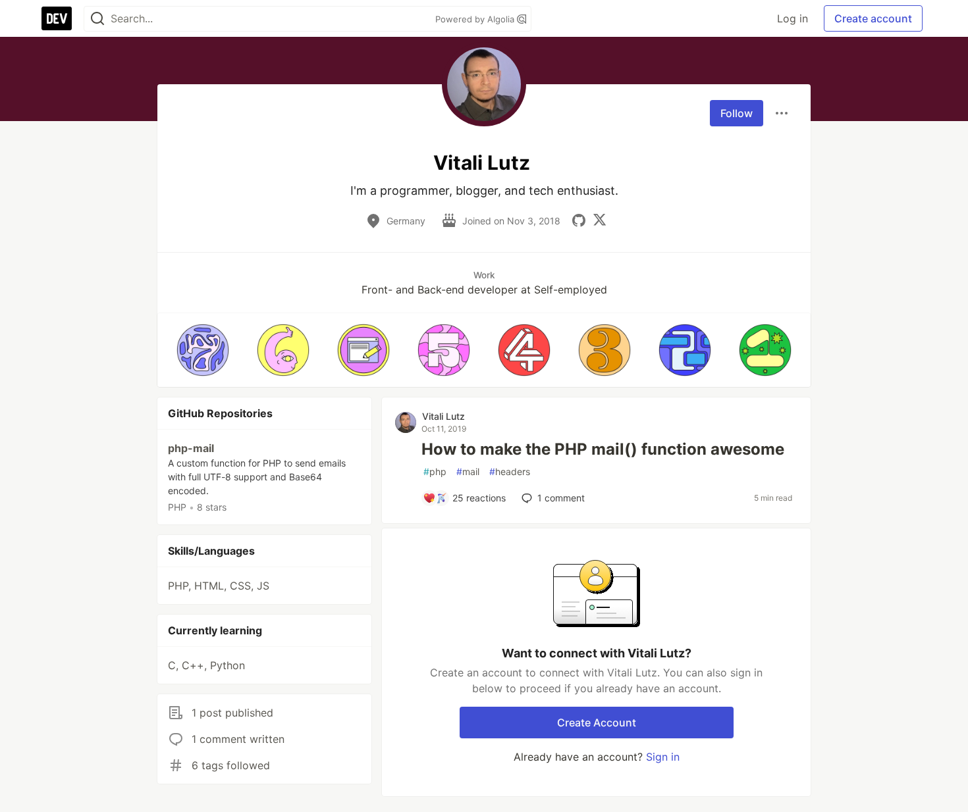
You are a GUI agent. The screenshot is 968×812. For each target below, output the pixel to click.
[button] (203, 350)
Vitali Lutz (443, 416)
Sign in (663, 756)
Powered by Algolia (476, 19)
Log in (792, 18)
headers (509, 471)
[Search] (97, 19)
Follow (736, 113)
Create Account (596, 722)
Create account (873, 18)
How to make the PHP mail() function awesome (602, 449)
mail (467, 471)
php (434, 471)
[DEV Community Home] (56, 18)
